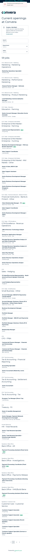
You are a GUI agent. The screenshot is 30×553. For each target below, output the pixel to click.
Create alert (9, 34)
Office (4, 50)
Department (6, 45)
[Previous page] (10, 542)
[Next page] (19, 542)
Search (4, 40)
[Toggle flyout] (27, 46)
